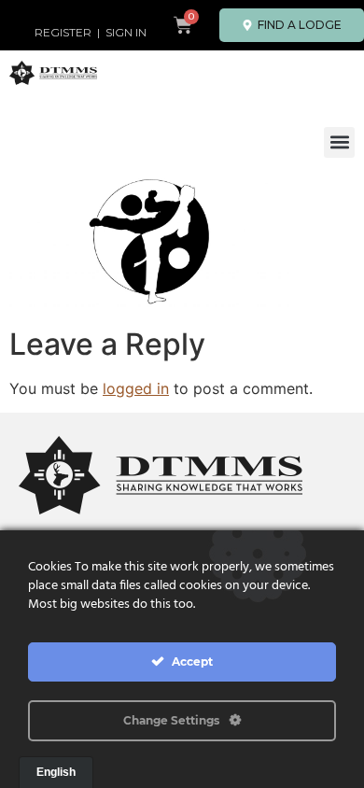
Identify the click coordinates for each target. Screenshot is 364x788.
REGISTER (63, 32)
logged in (136, 388)
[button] (339, 142)
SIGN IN (126, 32)
